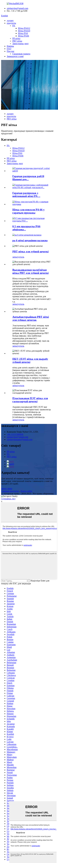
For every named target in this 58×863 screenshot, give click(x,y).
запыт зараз (6, 488)
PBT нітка (17, 41)
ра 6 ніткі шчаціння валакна (30, 240)
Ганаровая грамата (21, 54)
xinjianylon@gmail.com (17, 8)
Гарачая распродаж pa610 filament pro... (28, 178)
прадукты (11, 23)
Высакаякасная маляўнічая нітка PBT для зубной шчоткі (30, 271)
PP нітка (16, 38)
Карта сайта (26, 491)
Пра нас (10, 51)
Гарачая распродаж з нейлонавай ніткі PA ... (26, 194)
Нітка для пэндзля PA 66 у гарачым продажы (28, 211)
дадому (10, 20)
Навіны (10, 46)
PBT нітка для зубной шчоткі (30, 251)
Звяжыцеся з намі (15, 56)
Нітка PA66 (23, 36)
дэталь (21, 257)
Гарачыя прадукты (10, 491)
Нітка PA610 (24, 31)
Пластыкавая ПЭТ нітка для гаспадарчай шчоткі (30, 400)
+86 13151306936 (15, 434)
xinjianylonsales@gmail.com (19, 439)
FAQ (9, 48)
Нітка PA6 (23, 33)
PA (13, 25)
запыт (15, 257)
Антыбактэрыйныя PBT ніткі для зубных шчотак (30, 318)
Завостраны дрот (20, 43)
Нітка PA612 (24, 28)
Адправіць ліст (8, 498)
